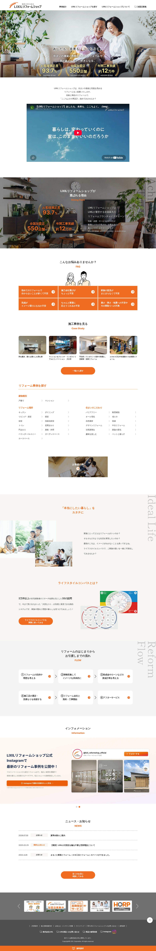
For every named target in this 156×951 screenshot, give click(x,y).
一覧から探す (78, 371)
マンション (49, 400)
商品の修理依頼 (91, 932)
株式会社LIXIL (48, 932)
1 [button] (76, 807)
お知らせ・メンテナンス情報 (64, 926)
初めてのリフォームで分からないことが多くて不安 (34, 292)
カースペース (24, 438)
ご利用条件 (34, 926)
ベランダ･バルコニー (27, 434)
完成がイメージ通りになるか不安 (33, 304)
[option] (78, 771)
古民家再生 (90, 430)
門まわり (22, 430)
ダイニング (49, 412)
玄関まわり (49, 425)
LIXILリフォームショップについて (116, 7)
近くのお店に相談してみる (78, 875)
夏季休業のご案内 (58, 835)
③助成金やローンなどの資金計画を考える (112, 676)
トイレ (21, 425)
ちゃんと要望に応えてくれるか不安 (70, 304)
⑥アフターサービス (110, 697)
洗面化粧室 (49, 421)
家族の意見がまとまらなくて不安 (110, 292)
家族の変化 (116, 430)
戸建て (21, 400)
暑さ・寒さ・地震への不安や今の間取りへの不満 (114, 304)
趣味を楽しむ (91, 434)
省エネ (115, 416)
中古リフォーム (118, 425)
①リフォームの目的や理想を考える (31, 676)
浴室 (20, 421)
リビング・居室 (25, 416)
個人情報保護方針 (46, 926)
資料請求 (80, 948)
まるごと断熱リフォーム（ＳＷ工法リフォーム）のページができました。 (81, 855)
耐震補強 (115, 412)
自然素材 (89, 421)
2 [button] (79, 807)
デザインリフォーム (94, 425)
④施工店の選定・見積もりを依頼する (31, 697)
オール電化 (90, 416)
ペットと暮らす (118, 434)
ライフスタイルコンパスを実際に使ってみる (36, 621)
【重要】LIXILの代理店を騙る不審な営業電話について (73, 845)
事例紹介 (63, 7)
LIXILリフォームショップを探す (84, 7)
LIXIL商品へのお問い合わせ (69, 932)
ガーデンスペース (52, 434)
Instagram (107, 932)
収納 (114, 421)
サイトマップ (80, 926)
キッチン (22, 412)
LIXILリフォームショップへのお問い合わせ (103, 926)
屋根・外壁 (49, 430)
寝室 (47, 416)
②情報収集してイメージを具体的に (71, 676)
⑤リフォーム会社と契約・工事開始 (70, 697)
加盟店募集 (142, 7)
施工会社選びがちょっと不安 (68, 292)
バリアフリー (91, 412)
